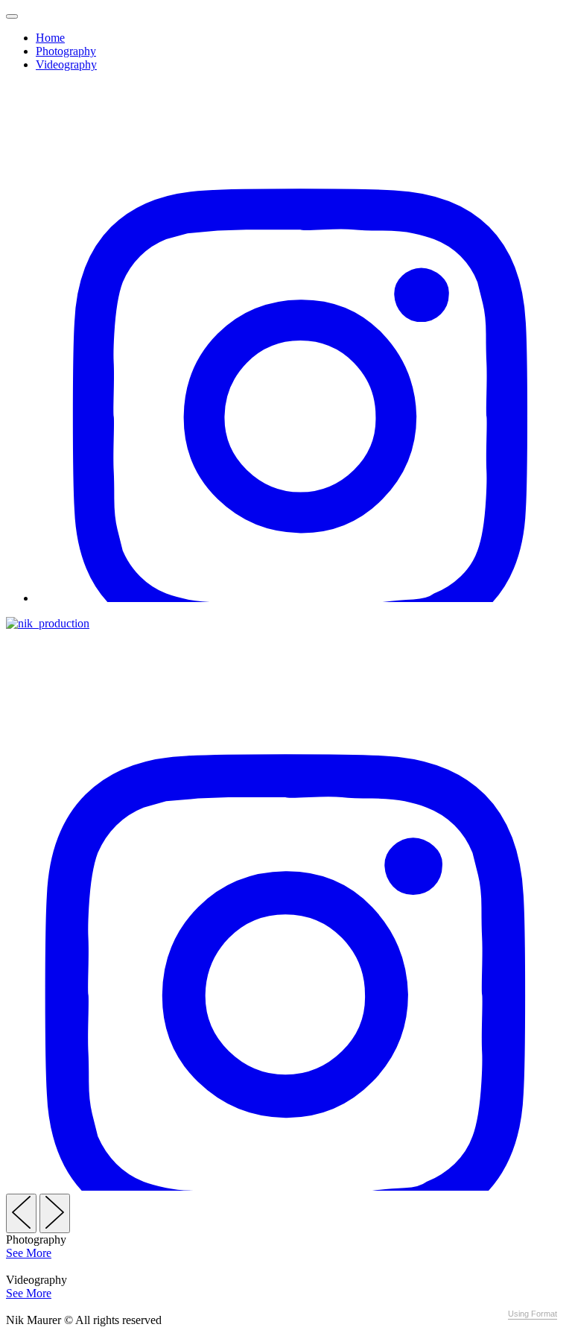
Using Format (532, 1313)
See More (28, 1253)
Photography (66, 51)
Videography (66, 64)
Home (50, 37)
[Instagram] (301, 598)
